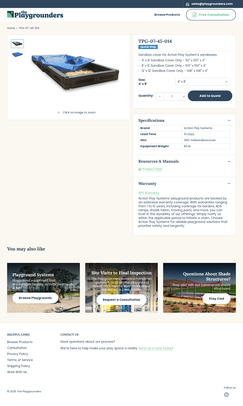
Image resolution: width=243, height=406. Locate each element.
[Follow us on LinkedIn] (226, 394)
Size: (142, 82)
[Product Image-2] (17, 54)
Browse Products (167, 15)
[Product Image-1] (17, 43)
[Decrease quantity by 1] (159, 96)
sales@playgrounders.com (212, 4)
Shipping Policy (18, 366)
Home (11, 28)
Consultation (17, 348)
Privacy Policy (17, 354)
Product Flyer (152, 169)
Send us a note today (155, 348)
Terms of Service (20, 360)
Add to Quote (210, 96)
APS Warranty (148, 193)
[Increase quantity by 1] (184, 96)
